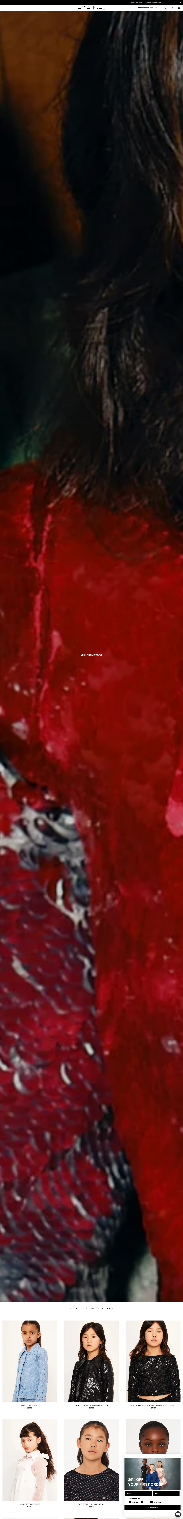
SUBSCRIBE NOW (152, 1508)
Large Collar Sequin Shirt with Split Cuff (91, 1405)
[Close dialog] (178, 1456)
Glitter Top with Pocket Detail (91, 1504)
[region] (91, 2)
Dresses (83, 1309)
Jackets (110, 1309)
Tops (91, 1309)
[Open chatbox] (178, 1514)
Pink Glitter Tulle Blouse (30, 1504)
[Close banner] (181, 2)
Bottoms (100, 1309)
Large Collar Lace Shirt (29, 1405)
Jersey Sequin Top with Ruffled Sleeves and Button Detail (153, 1405)
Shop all (73, 1309)
